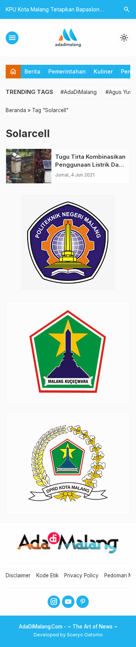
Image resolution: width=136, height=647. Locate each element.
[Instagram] (54, 601)
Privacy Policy (81, 575)
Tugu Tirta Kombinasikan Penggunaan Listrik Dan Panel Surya (90, 164)
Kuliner (103, 71)
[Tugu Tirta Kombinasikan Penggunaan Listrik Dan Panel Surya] (28, 166)
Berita (32, 71)
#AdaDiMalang (78, 92)
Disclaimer (18, 575)
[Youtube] (68, 601)
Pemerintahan (67, 71)
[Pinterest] (82, 601)
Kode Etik (47, 575)
